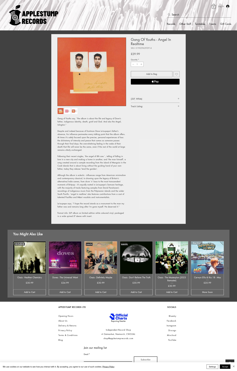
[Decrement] (133, 64)
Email (87, 354)
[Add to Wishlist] (176, 74)
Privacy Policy (108, 366)
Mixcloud (171, 335)
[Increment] (141, 64)
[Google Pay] (155, 89)
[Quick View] (29, 257)
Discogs (172, 330)
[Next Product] (227, 268)
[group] (118, 268)
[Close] (233, 366)
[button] (214, 6)
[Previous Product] (9, 268)
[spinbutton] (137, 64)
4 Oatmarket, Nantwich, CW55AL (118, 334)
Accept (225, 366)
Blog (60, 340)
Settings (212, 366)
